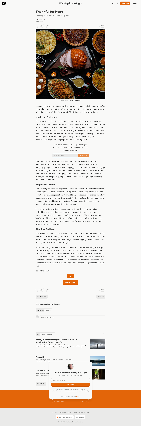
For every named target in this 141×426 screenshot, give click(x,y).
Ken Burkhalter (40, 19)
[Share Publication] (117, 3)
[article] (70, 345)
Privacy (70, 412)
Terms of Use (79, 389)
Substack (61, 422)
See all (39, 384)
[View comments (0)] (42, 26)
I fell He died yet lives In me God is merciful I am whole (54, 360)
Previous (43, 297)
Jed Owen (69, 100)
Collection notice (83, 412)
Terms (75, 412)
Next (99, 297)
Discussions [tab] (50, 334)
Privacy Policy (85, 391)
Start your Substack (65, 417)
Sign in (135, 3)
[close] (88, 364)
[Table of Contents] (2, 213)
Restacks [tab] (48, 310)
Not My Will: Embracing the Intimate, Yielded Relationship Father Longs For (56, 341)
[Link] (32, 117)
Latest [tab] (43, 334)
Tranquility (41, 357)
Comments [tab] (40, 310)
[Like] (37, 26)
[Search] (113, 3)
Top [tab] (38, 334)
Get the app (80, 417)
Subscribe (125, 3)
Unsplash (78, 100)
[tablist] (44, 310)
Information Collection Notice (69, 391)
